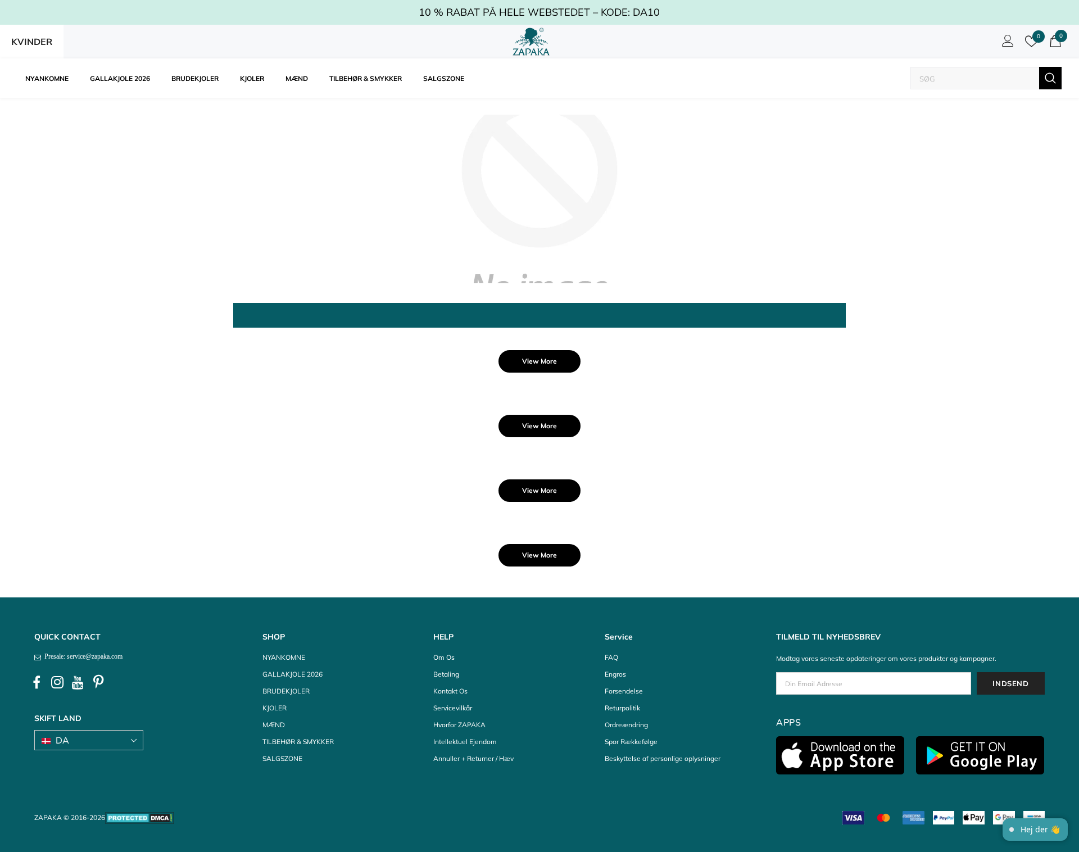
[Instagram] (57, 683)
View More (539, 361)
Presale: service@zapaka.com (82, 656)
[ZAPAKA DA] (531, 42)
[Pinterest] (99, 683)
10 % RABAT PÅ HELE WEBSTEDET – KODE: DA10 (539, 12)
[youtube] (78, 683)
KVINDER (31, 41)
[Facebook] (36, 683)
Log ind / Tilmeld (1006, 43)
